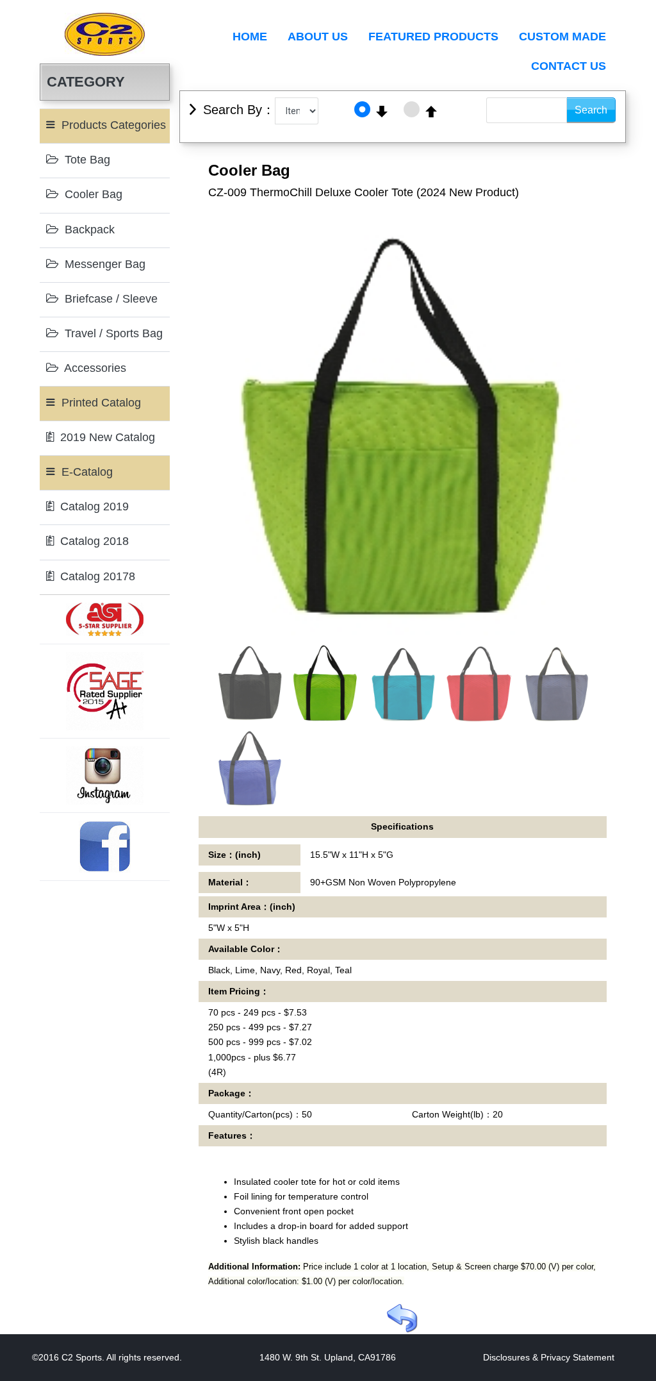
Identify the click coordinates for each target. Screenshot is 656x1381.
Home (250, 36)
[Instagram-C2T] (105, 774)
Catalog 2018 (93, 541)
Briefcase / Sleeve (110, 298)
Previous (195, 450)
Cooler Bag (92, 194)
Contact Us (568, 66)
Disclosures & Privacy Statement (548, 1357)
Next (610, 450)
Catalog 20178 (96, 576)
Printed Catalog (99, 402)
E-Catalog (85, 471)
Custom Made (562, 36)
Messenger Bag (103, 264)
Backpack (88, 229)
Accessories (94, 368)
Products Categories (112, 125)
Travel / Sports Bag (112, 333)
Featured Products (433, 36)
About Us (318, 36)
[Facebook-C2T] (105, 846)
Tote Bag (86, 159)
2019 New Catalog (106, 437)
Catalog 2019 (93, 506)
